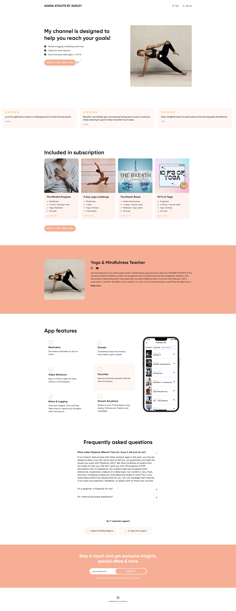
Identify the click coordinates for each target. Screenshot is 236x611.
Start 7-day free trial (60, 62)
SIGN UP (130, 571)
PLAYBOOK (123, 601)
